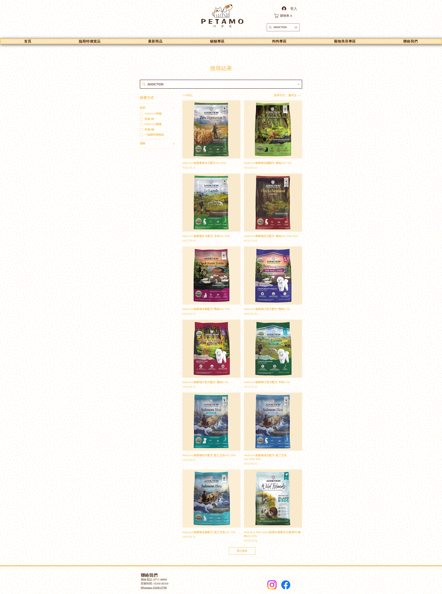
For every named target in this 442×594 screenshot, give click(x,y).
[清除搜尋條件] (298, 84)
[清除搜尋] (296, 27)
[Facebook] (286, 585)
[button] (285, 15)
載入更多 (242, 550)
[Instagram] (272, 585)
